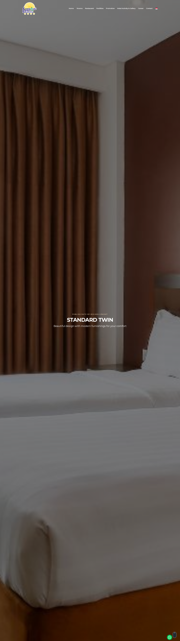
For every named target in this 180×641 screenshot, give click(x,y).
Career (141, 8)
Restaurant (89, 8)
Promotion (110, 8)
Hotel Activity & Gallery (126, 8)
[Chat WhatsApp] (169, 637)
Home (71, 8)
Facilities (99, 8)
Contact (149, 8)
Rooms (79, 8)
